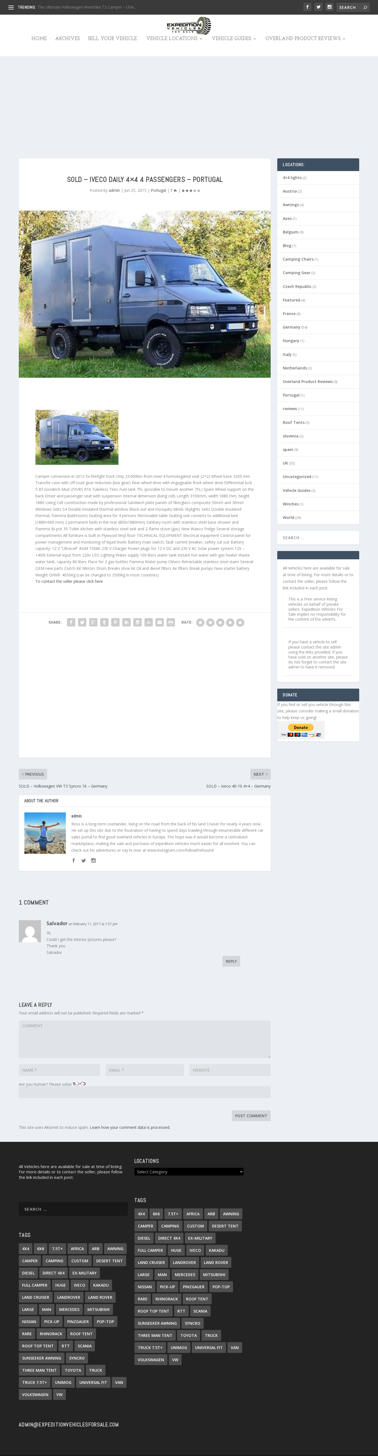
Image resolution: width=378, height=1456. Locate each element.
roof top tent (38, 1346)
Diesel (28, 1273)
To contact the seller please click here (69, 581)
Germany (292, 327)
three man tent (39, 1370)
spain (288, 449)
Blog (287, 245)
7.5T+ (57, 1248)
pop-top (105, 1321)
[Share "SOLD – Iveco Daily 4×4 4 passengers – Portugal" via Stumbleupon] (148, 622)
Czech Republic (297, 286)
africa (77, 1248)
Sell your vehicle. (113, 39)
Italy (287, 354)
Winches (291, 504)
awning (115, 1248)
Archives (67, 39)
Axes (287, 218)
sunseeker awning (41, 1358)
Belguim (291, 232)
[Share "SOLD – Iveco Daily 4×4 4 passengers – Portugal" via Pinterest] (115, 622)
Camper (30, 1260)
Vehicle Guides (231, 39)
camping (54, 1260)
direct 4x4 (53, 1273)
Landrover (68, 1297)
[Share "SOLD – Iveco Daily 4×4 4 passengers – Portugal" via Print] (170, 622)
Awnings (291, 204)
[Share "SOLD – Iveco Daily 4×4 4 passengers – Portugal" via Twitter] (82, 622)
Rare (27, 1333)
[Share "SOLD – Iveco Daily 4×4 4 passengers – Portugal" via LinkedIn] (126, 622)
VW (59, 1394)
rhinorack (51, 1333)
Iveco (79, 1285)
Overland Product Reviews (302, 39)
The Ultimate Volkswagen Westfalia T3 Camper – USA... (86, 7)
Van (119, 1382)
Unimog (63, 1382)
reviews (290, 408)
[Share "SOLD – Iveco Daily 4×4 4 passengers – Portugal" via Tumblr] (104, 622)
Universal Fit (93, 1382)
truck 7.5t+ (34, 1382)
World (288, 517)
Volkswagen (35, 1394)
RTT (66, 1346)
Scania (85, 1346)
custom (79, 1260)
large (28, 1309)
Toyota (73, 1370)
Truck (95, 1370)
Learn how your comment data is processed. (130, 1127)
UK (285, 463)
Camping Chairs (298, 259)
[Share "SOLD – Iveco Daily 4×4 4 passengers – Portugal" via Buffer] (137, 622)
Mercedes (69, 1309)
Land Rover (100, 1297)
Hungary (291, 340)
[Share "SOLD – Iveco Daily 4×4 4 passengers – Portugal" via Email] (159, 622)
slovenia (291, 436)
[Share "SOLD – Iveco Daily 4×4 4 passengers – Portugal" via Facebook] (71, 622)
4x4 (25, 1248)
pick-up (51, 1321)
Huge (60, 1285)
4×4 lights (292, 177)
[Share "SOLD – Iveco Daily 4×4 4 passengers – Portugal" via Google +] (93, 622)
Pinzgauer (78, 1321)
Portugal (158, 190)
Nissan (29, 1321)
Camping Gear (296, 272)
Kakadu (101, 1285)
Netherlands (295, 368)
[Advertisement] (189, 97)
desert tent (109, 1260)
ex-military (85, 1273)
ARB (95, 1248)
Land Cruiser (35, 1297)
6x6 (40, 1248)
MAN (46, 1309)
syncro (77, 1358)
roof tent (81, 1333)
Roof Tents (294, 422)
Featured (291, 300)
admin (114, 190)
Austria (290, 191)
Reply (231, 961)
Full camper (34, 1285)
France (289, 313)
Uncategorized (297, 476)
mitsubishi (98, 1309)
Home (39, 39)
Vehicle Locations (171, 39)
